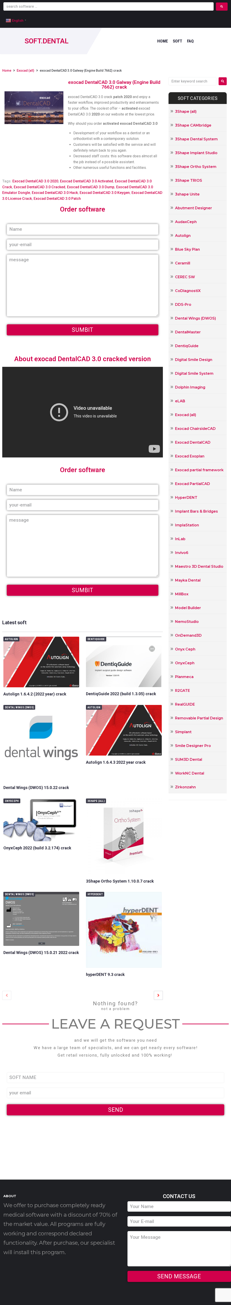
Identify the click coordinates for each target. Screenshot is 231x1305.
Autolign (11, 639)
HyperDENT (95, 894)
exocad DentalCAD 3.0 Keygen (105, 193)
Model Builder (188, 608)
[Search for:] (192, 81)
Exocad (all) (25, 70)
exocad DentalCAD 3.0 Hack (55, 193)
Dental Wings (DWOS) (19, 707)
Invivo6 (181, 553)
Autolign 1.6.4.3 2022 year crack (116, 762)
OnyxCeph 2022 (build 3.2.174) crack (37, 848)
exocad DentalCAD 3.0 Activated (86, 181)
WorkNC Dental (189, 773)
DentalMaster (188, 332)
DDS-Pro (183, 304)
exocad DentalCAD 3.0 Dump (90, 187)
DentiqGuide (96, 639)
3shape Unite (187, 194)
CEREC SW (185, 277)
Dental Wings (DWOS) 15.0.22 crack (36, 787)
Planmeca (184, 677)
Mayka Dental (188, 580)
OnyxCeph (12, 801)
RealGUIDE (185, 704)
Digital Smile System (194, 373)
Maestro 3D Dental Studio (199, 566)
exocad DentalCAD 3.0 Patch (57, 198)
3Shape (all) (96, 801)
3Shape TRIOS (188, 180)
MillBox (181, 594)
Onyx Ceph (185, 649)
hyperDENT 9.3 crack (105, 974)
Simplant (183, 732)
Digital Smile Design (193, 360)
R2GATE (182, 690)
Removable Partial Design (199, 718)
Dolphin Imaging (190, 387)
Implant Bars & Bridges (196, 511)
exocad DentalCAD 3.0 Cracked (39, 187)
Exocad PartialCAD (192, 484)
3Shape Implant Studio (196, 153)
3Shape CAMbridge (193, 125)
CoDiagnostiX (188, 291)
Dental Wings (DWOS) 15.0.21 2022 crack (41, 952)
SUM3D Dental (188, 759)
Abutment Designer (193, 208)
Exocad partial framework (199, 470)
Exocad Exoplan (189, 456)
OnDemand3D (188, 635)
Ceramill (182, 263)
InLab (180, 539)
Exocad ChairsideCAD (195, 428)
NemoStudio (187, 622)
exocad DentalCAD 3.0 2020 (35, 181)
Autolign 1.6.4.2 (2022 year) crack (34, 694)
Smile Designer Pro (193, 746)
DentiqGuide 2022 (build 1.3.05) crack (121, 693)
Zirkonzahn (185, 787)
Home (6, 70)
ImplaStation (187, 525)
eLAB (180, 401)
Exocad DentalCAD (192, 442)
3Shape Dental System (196, 139)
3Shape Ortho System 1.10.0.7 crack (120, 881)
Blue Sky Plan (187, 249)
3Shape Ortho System (195, 167)
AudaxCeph (186, 222)
